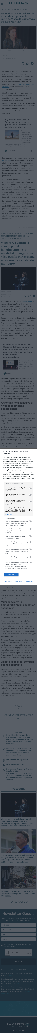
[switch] (30, 488)
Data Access (18, 581)
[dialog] (18, 516)
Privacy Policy (29, 581)
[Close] (33, 452)
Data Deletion (8, 581)
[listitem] (18, 484)
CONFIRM (11, 574)
